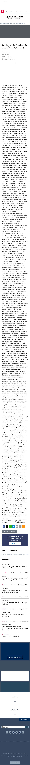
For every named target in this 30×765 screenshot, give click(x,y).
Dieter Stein (4, 621)
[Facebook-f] (7, 732)
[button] (7, 11)
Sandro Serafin (5, 634)
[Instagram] (16, 732)
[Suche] (26, 727)
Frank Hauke (5, 572)
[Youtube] (13, 732)
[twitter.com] (10, 732)
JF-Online (4, 584)
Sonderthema (6, 52)
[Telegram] (20, 732)
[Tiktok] (23, 732)
